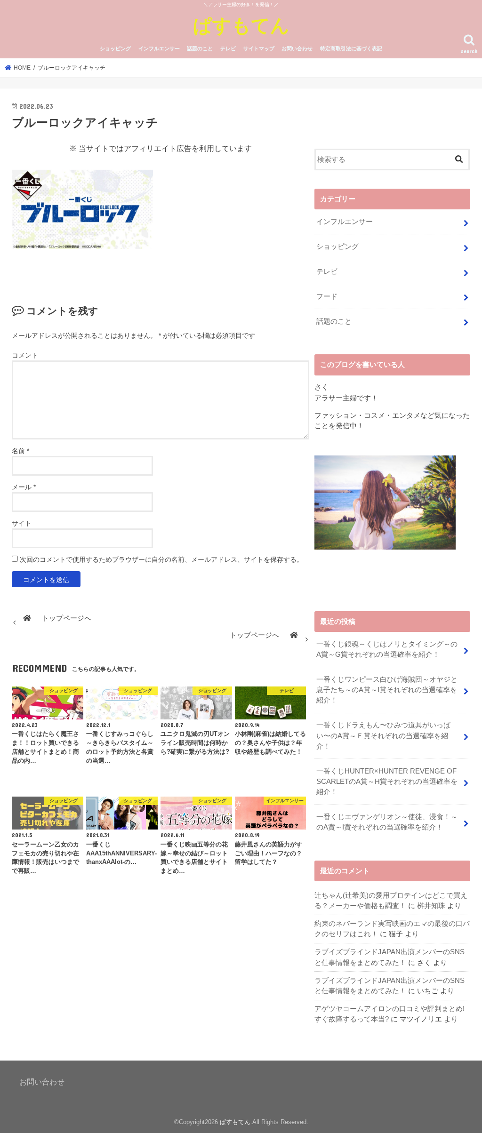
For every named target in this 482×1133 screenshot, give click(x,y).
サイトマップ (258, 48)
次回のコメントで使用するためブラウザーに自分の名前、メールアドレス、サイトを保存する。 (161, 559)
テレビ (228, 48)
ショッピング (115, 48)
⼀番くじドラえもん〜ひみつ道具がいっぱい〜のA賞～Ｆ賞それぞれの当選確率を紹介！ (383, 735)
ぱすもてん (241, 25)
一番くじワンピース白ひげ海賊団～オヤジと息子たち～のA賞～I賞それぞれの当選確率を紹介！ (387, 690)
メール (24, 487)
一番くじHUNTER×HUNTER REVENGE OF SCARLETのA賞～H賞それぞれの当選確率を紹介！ (387, 781)
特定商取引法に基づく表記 (351, 48)
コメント (25, 355)
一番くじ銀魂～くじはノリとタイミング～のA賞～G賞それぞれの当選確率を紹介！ (387, 649)
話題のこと (200, 48)
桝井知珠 (431, 906)
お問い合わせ (297, 48)
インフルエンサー (159, 48)
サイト (22, 523)
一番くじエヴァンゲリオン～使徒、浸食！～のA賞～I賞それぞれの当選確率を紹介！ (387, 822)
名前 (20, 451)
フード (326, 296)
